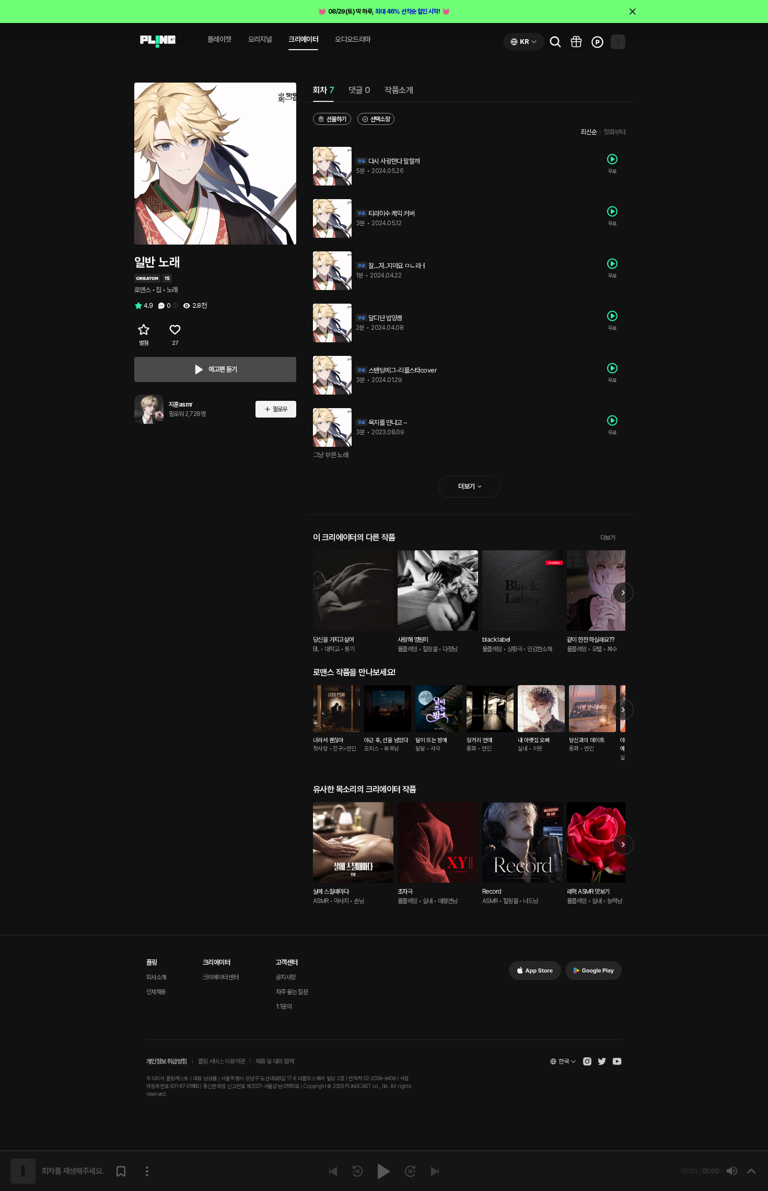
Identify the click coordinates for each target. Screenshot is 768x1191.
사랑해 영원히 (413, 639)
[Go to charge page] (597, 41)
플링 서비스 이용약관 (221, 1061)
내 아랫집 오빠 (534, 740)
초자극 (405, 891)
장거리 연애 (479, 740)
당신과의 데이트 (586, 740)
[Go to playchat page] (157, 42)
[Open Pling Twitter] (602, 1061)
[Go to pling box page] (576, 41)
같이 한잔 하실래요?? (590, 639)
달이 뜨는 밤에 (431, 740)
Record (491, 891)
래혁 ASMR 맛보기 (588, 891)
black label (496, 639)
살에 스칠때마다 (330, 891)
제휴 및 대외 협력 (274, 1061)
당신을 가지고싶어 (333, 639)
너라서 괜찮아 (328, 740)
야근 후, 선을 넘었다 (386, 740)
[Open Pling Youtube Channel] (617, 1061)
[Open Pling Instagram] (587, 1061)
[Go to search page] (555, 41)
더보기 (607, 537)
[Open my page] (618, 41)
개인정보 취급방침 (166, 1061)
